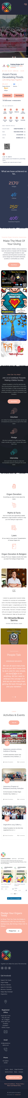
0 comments (22, 762)
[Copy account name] (25, 129)
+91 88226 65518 (16, 100)
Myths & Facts (14, 513)
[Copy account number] (25, 135)
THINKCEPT (18, 1094)
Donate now (7, 95)
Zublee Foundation (8, 762)
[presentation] (6, 38)
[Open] (7, 876)
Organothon (4, 994)
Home (6, 1069)
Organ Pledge (4, 982)
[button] (12, 57)
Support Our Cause (6, 980)
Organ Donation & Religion (14, 554)
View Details (19, 95)
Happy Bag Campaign (7, 991)
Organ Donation (14, 494)
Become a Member (6, 984)
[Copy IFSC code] (25, 138)
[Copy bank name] (25, 132)
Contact (21, 1072)
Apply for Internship (6, 987)
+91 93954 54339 (6, 100)
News (15, 1072)
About (11, 1069)
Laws (14, 535)
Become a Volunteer (6, 989)
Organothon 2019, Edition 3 (12, 825)
